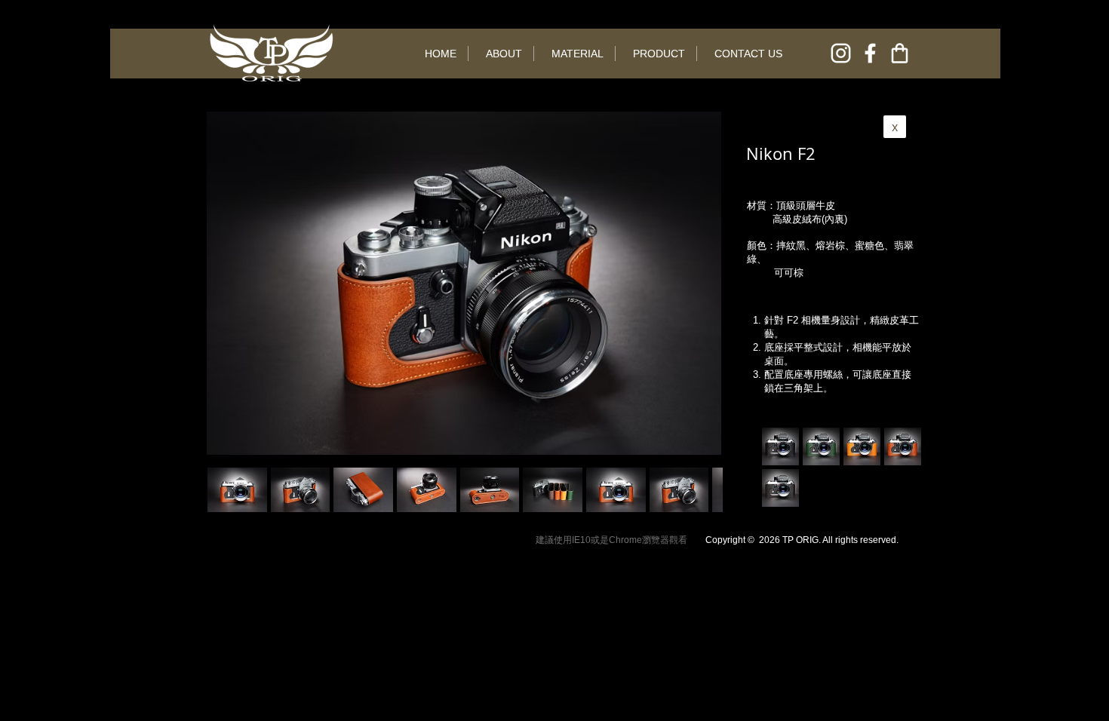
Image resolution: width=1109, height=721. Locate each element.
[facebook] (870, 53)
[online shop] (899, 53)
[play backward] (226, 490)
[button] (300, 490)
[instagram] (841, 53)
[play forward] (704, 490)
